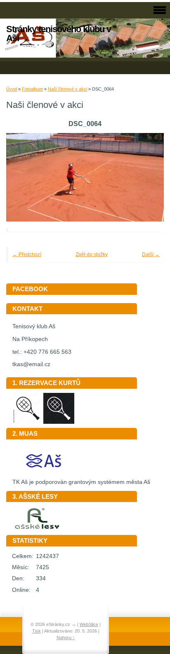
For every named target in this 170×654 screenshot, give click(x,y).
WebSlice (89, 624)
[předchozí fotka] (23, 177)
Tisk (36, 630)
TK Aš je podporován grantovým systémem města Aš (81, 482)
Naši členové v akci (67, 88)
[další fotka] (146, 177)
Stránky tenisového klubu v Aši (58, 33)
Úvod (11, 88)
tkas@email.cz (31, 364)
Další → (151, 254)
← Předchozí (26, 254)
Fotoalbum (32, 88)
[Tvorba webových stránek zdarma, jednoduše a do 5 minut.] (74, 625)
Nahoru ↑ (66, 637)
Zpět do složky (92, 254)
